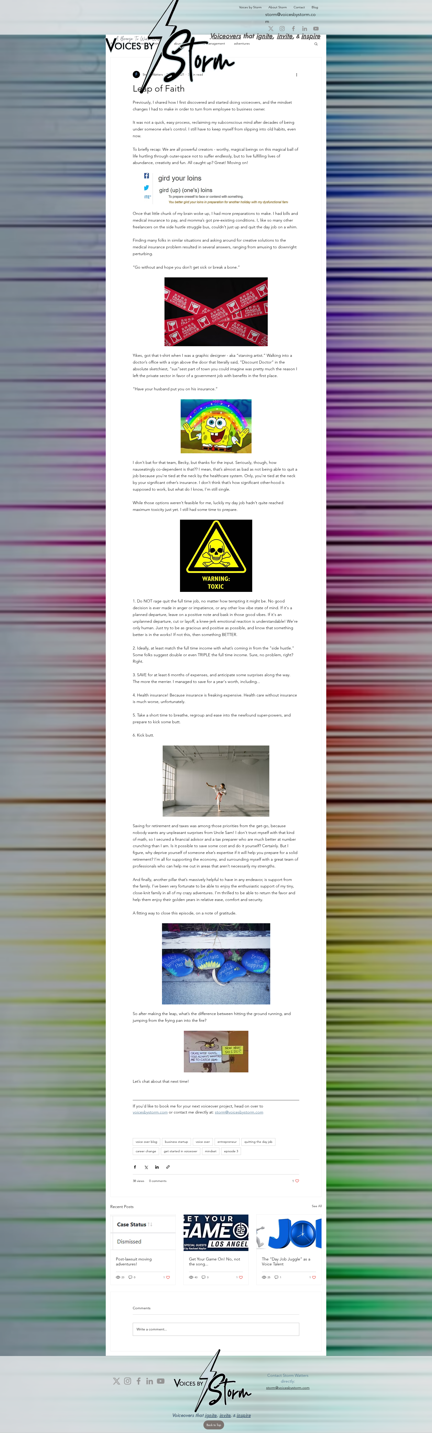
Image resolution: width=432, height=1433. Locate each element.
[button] (316, 43)
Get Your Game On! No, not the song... (214, 1262)
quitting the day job (258, 1142)
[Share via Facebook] (135, 1167)
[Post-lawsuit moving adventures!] (143, 1233)
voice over (203, 1142)
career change (146, 1151)
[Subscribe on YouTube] (316, 28)
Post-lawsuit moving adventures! (134, 1262)
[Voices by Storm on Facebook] (293, 28)
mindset (210, 1151)
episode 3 (231, 1151)
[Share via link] (168, 1167)
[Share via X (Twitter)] (146, 1167)
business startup (176, 1142)
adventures (242, 43)
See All (317, 1206)
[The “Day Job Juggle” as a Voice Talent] (289, 1233)
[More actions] (296, 74)
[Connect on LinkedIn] (304, 28)
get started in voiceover (180, 1151)
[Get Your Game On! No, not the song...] (216, 1233)
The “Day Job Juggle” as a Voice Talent (286, 1262)
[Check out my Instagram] (282, 28)
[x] (271, 28)
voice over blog (146, 1142)
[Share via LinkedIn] (157, 1167)
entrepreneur (227, 1142)
